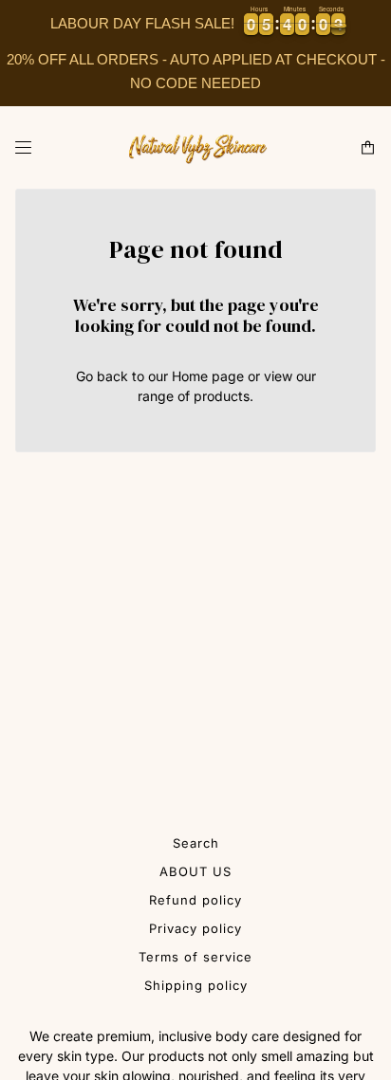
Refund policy (195, 899)
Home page (208, 376)
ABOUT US (195, 871)
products (222, 396)
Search (196, 843)
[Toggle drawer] (23, 147)
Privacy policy (195, 928)
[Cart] (368, 147)
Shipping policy (196, 985)
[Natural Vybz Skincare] (195, 147)
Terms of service (195, 956)
